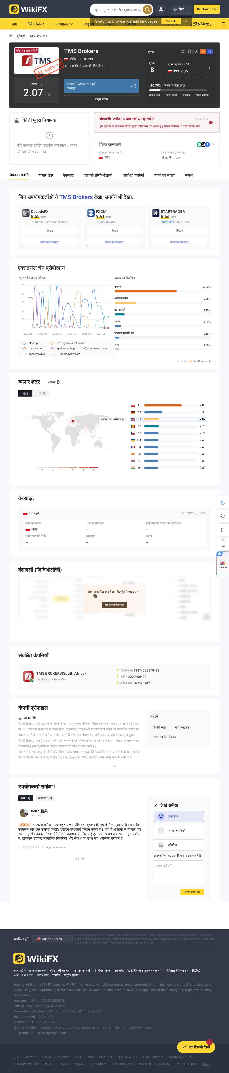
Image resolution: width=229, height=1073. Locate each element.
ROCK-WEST (128, 1057)
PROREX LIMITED (100, 1057)
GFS (79, 1057)
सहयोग (56, 975)
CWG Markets (153, 1057)
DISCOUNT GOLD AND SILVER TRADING (167, 1064)
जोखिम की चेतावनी (59, 970)
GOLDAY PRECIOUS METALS (34, 1064)
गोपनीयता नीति (102, 970)
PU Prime (63, 1057)
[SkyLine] (201, 24)
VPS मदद (43, 975)
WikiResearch (23, 975)
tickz (64, 1064)
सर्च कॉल (119, 970)
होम (11, 36)
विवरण (49, 230)
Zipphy (79, 1064)
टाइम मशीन (101, 99)
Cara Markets (122, 1064)
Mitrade (30, 1057)
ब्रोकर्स (21, 36)
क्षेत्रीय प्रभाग (71, 975)
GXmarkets (98, 1064)
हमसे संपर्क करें (37, 970)
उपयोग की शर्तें (82, 970)
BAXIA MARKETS (181, 1057)
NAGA (46, 1057)
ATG (16, 1057)
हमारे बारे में (19, 970)
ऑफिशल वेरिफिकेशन (176, 970)
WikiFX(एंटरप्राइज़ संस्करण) (144, 970)
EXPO (196, 970)
